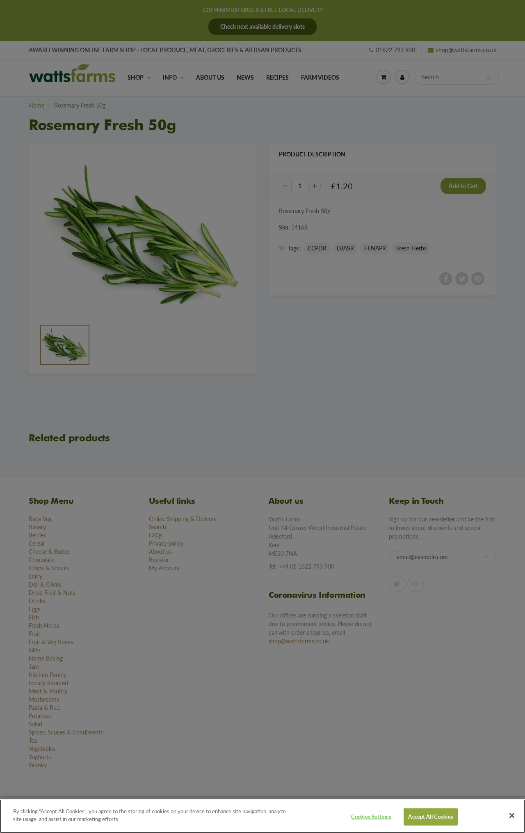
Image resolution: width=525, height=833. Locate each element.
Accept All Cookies (430, 816)
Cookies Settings (371, 816)
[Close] (512, 815)
